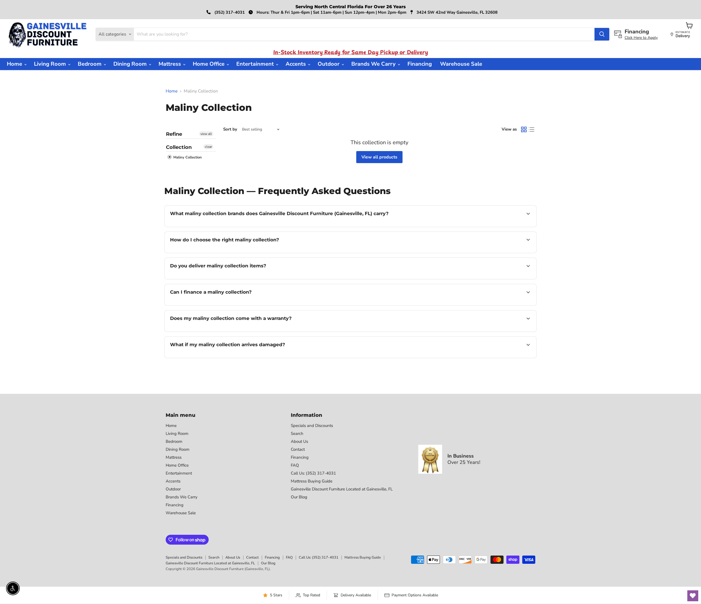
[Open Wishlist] (692, 595)
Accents (296, 64)
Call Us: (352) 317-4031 (313, 473)
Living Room (50, 64)
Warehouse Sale (461, 64)
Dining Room (130, 64)
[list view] (531, 129)
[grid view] (524, 129)
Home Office (209, 64)
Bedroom (90, 64)
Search (297, 433)
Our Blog (299, 497)
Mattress (170, 64)
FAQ (295, 465)
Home (15, 64)
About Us (299, 441)
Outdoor (329, 64)
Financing (419, 64)
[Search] (601, 34)
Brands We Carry (374, 64)
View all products (379, 157)
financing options (214, 305)
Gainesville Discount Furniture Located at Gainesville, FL (342, 489)
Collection (179, 147)
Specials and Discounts (312, 425)
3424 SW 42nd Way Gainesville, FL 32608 (456, 12)
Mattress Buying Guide (311, 481)
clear (208, 147)
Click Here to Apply (641, 37)
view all (206, 134)
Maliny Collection (187, 157)
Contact (298, 449)
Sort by (230, 129)
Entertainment (255, 64)
